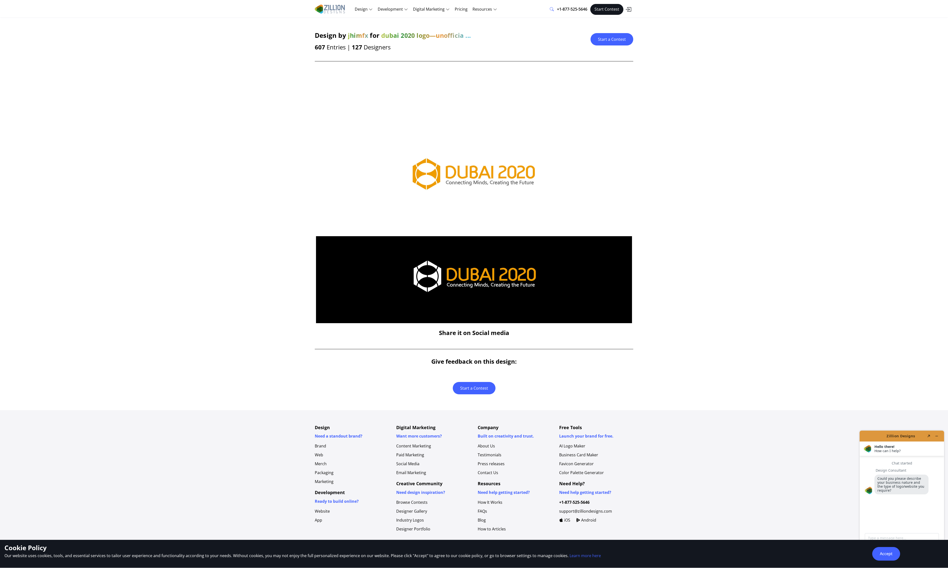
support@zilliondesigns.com (585, 511)
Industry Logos (410, 520)
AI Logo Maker (572, 446)
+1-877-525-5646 (572, 9)
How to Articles (492, 529)
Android (588, 520)
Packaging (324, 473)
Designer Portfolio (413, 529)
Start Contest (606, 9)
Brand (320, 446)
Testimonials (489, 455)
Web (319, 455)
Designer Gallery (411, 511)
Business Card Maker (578, 455)
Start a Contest (612, 39)
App (318, 520)
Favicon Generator (576, 464)
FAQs (482, 511)
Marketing (324, 482)
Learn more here (585, 555)
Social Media (407, 464)
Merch (321, 464)
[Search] (552, 9)
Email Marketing (411, 473)
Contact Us (488, 473)
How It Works (490, 502)
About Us (486, 446)
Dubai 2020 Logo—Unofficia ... (426, 35)
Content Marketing (413, 446)
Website (322, 511)
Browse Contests (412, 502)
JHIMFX (358, 35)
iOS (566, 520)
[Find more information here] (902, 497)
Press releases (491, 464)
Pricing (461, 9)
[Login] (628, 9)
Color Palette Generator (581, 473)
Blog (482, 520)
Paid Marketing (410, 455)
